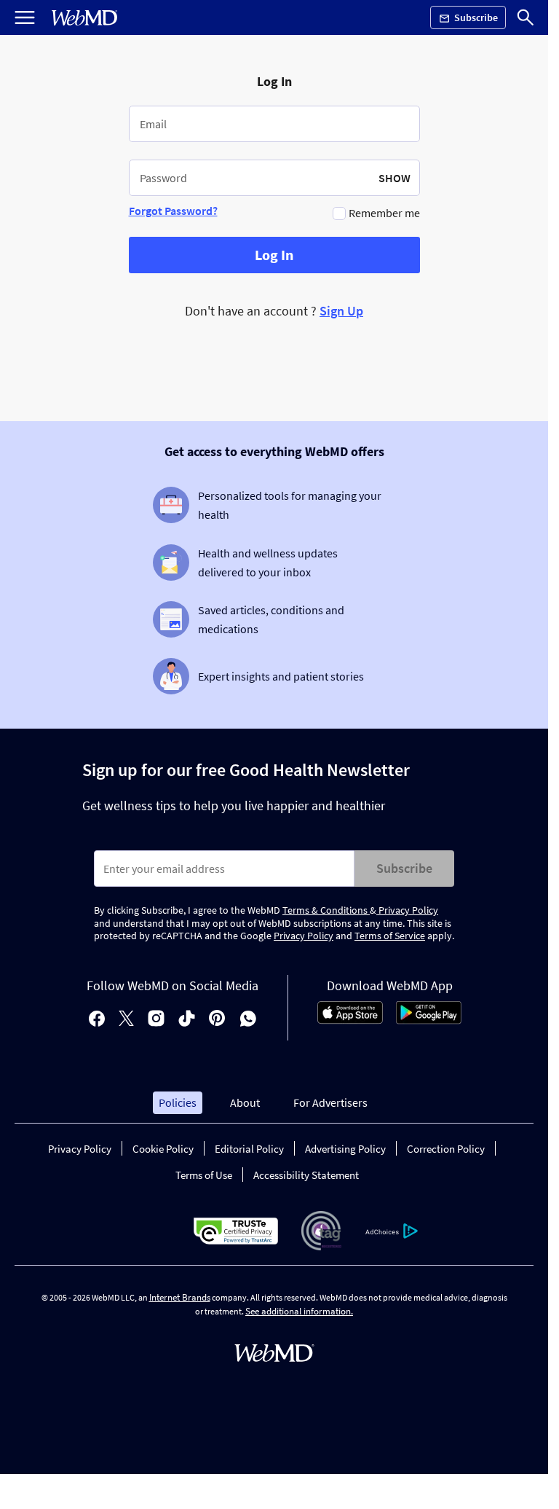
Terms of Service (389, 935)
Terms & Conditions (326, 910)
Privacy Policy (407, 910)
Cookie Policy (163, 1149)
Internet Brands (179, 1297)
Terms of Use (203, 1175)
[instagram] (156, 1020)
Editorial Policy (249, 1149)
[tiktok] (186, 1020)
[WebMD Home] (84, 18)
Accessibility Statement (306, 1175)
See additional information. (299, 1311)
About (245, 1102)
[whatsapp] (248, 1020)
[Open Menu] (25, 17)
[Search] (525, 17)
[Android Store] (428, 1020)
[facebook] (97, 1020)
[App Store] (350, 1020)
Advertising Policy (345, 1149)
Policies (178, 1102)
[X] (126, 1020)
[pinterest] (217, 1020)
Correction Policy (446, 1149)
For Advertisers (330, 1102)
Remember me (384, 212)
